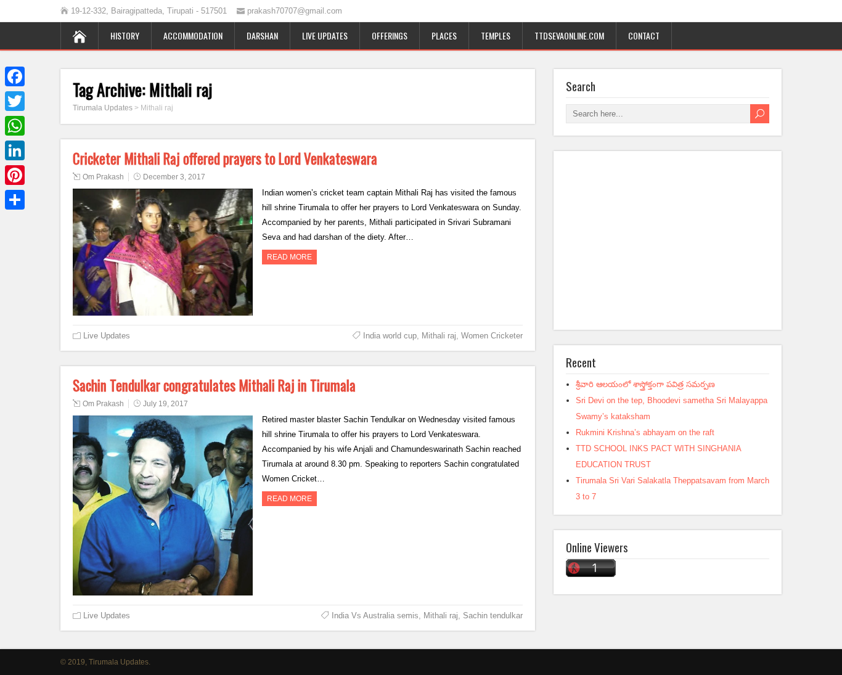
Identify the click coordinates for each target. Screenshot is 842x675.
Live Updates (325, 35)
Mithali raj (439, 335)
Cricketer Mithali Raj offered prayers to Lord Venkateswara (225, 158)
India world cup (390, 335)
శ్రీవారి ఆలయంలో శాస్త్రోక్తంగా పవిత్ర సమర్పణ (645, 384)
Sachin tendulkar (493, 615)
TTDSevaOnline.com (569, 35)
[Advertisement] (667, 240)
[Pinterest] (14, 175)
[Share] (14, 199)
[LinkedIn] (14, 150)
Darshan (262, 35)
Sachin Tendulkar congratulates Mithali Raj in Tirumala (214, 385)
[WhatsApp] (14, 125)
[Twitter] (14, 101)
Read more (289, 257)
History (124, 35)
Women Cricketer (492, 335)
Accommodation (193, 35)
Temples (495, 35)
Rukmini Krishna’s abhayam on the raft (645, 432)
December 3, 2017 (174, 177)
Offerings (389, 35)
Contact (644, 35)
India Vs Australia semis (375, 615)
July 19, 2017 (165, 403)
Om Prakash (103, 177)
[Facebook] (14, 76)
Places (444, 35)
